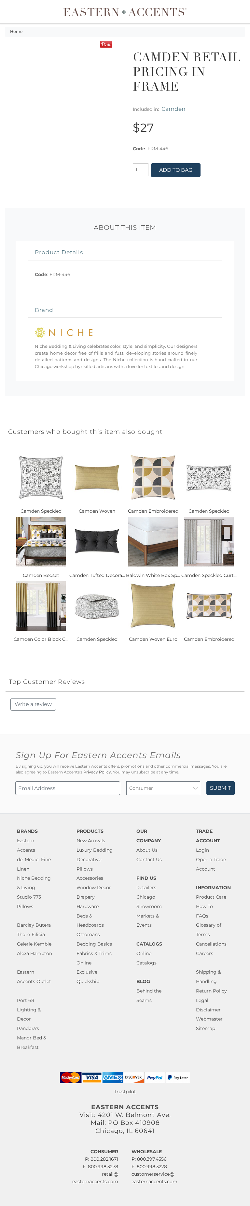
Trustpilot (125, 1092)
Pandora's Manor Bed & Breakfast (31, 1037)
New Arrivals (90, 841)
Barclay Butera (34, 925)
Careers (204, 953)
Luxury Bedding (94, 850)
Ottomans (88, 934)
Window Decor (93, 887)
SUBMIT (220, 788)
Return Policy (211, 991)
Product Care (211, 897)
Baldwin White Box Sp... (153, 575)
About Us (147, 850)
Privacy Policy (97, 772)
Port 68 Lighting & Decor (29, 1009)
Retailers (146, 887)
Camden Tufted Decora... (97, 575)
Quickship (87, 981)
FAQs (202, 916)
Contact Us (149, 859)
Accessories (89, 878)
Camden (173, 108)
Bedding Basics (94, 944)
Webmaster (209, 1019)
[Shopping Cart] (241, 11)
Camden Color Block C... (41, 639)
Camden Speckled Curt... (209, 575)
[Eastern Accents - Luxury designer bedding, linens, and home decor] (124, 12)
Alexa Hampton (34, 953)
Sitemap (205, 1028)
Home (16, 31)
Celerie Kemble (34, 944)
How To (204, 906)
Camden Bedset (41, 575)
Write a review (33, 704)
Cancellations (211, 944)
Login (202, 850)
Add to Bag (175, 170)
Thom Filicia (31, 934)
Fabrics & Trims (94, 953)
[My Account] (235, 11)
